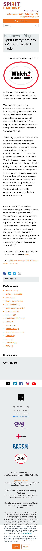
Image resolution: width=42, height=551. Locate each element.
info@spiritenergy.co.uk (13, 475)
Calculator (11, 342)
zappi (9, 339)
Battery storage (17, 260)
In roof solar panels (15, 332)
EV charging (12, 304)
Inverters (11, 325)
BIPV (9, 346)
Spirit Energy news (15, 308)
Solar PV (13, 263)
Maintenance (12, 329)
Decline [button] (25, 546)
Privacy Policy (27, 533)
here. (27, 254)
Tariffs (10, 297)
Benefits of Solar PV (15, 318)
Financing (11, 315)
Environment (12, 311)
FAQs (9, 322)
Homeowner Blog (17, 36)
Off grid (10, 335)
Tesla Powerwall (14, 301)
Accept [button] (16, 546)
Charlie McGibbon (17, 58)
